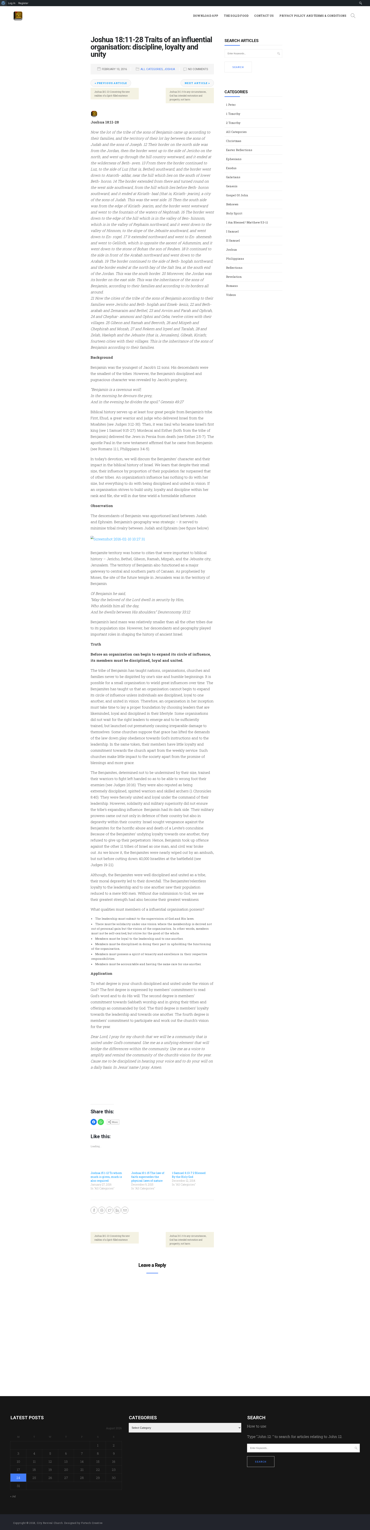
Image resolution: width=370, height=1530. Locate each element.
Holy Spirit (234, 213)
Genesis (231, 186)
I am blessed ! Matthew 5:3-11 (247, 222)
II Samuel (233, 240)
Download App (205, 16)
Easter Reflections (239, 150)
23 (114, 1469)
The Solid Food (236, 16)
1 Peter (231, 105)
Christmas (233, 141)
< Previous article (111, 83)
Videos (231, 295)
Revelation (234, 277)
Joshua (169, 69)
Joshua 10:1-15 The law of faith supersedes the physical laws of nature (147, 1176)
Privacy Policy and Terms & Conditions (312, 16)
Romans (232, 286)
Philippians (235, 258)
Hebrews (232, 204)
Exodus (231, 168)
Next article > (197, 83)
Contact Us (264, 16)
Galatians (233, 177)
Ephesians (233, 159)
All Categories (151, 69)
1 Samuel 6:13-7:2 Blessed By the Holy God (189, 1175)
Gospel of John (237, 195)
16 (113, 1461)
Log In (11, 3)
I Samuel (232, 231)
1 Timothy (233, 114)
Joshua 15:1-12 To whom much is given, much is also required (106, 1176)
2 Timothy (233, 123)
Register (23, 3)
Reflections (234, 268)
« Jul (13, 1496)
